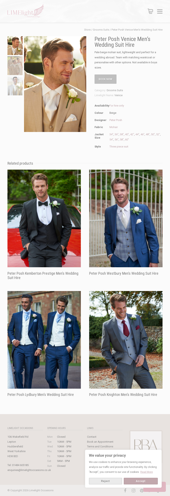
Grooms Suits (101, 29)
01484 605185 (20, 465)
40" (127, 134)
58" (122, 139)
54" (111, 139)
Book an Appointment (100, 441)
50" (153, 134)
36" (117, 134)
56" (117, 139)
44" (137, 134)
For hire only (116, 105)
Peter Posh (115, 120)
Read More (146, 472)
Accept (141, 481)
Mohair (113, 127)
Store (87, 29)
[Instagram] (133, 490)
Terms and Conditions (100, 446)
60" (127, 139)
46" (142, 134)
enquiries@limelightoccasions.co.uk (29, 470)
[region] (123, 469)
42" (132, 134)
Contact (91, 436)
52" (158, 134)
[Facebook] (125, 490)
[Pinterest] (142, 490)
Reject (105, 481)
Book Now (105, 79)
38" (122, 134)
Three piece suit (118, 146)
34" (111, 134)
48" (148, 134)
